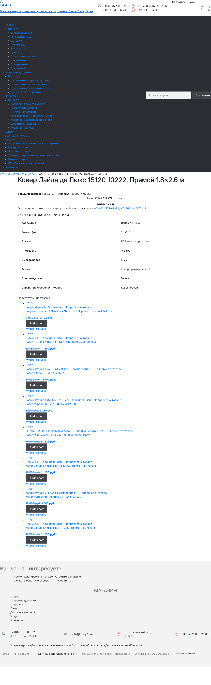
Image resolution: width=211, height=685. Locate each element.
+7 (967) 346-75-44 (133, 208)
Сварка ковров (18, 159)
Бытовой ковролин (23, 111)
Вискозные (18, 48)
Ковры (9, 24)
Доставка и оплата (17, 135)
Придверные (19, 64)
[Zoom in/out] (20, 669)
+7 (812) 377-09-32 (106, 208)
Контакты (11, 167)
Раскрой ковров (18, 147)
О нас (9, 131)
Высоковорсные (21, 32)
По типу (13, 28)
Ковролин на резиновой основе (31, 119)
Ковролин (11, 96)
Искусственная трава (57, 645)
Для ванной (18, 68)
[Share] (12, 678)
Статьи (92, 645)
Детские (16, 40)
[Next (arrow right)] (12, 674)
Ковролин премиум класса (28, 104)
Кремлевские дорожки (26, 92)
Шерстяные (18, 60)
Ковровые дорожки (18, 72)
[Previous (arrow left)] (3, 674)
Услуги (9, 139)
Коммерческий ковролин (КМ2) (31, 115)
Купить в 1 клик (36, 328)
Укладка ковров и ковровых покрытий (33, 155)
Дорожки (37, 645)
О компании (79, 645)
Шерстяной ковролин (25, 123)
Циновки (16, 52)
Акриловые (18, 44)
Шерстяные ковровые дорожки (31, 80)
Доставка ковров (19, 151)
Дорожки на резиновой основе (31, 88)
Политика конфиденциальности (56, 653)
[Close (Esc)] (3, 669)
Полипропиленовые (23, 56)
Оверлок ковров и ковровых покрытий (34, 143)
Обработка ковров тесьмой (26, 163)
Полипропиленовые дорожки (30, 84)
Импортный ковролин (25, 107)
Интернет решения (186, 653)
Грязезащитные (21, 36)
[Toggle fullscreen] (12, 669)
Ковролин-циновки (23, 127)
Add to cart (37, 323)
